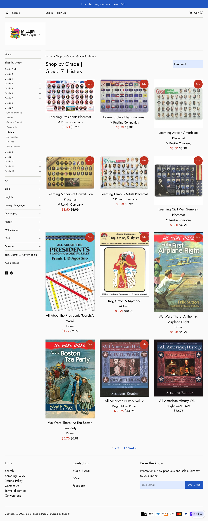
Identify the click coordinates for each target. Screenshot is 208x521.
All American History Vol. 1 (178, 400)
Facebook (79, 485)
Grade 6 (23, 102)
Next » (132, 448)
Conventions (13, 495)
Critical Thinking (14, 112)
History (10, 132)
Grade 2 (23, 83)
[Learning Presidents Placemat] (70, 96)
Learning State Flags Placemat (124, 117)
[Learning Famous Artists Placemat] (124, 173)
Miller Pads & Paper (36, 514)
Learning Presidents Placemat (70, 116)
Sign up (61, 13)
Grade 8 (23, 151)
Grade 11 (23, 166)
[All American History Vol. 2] (124, 368)
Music (23, 238)
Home (8, 54)
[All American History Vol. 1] (178, 368)
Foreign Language (23, 205)
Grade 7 (22, 107)
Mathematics (12, 137)
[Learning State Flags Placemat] (124, 96)
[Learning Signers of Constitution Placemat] (70, 173)
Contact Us (12, 486)
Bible (23, 189)
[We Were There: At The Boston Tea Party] (70, 379)
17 (125, 448)
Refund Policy (13, 481)
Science (10, 141)
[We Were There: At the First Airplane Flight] (178, 272)
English (9, 117)
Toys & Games (13, 146)
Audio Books (12, 263)
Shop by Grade (22, 62)
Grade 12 (23, 171)
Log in (49, 13)
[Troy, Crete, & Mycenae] (124, 264)
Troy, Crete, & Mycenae (124, 301)
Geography (11, 127)
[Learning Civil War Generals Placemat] (178, 180)
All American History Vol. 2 (124, 400)
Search (9, 471)
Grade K (23, 74)
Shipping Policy (15, 476)
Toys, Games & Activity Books (23, 255)
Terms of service (15, 490)
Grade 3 (23, 88)
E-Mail (76, 478)
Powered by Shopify (59, 514)
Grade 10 (23, 161)
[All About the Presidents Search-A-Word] (70, 271)
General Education (15, 122)
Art (23, 180)
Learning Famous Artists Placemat (124, 194)
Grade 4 (23, 93)
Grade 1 (23, 78)
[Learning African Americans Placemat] (178, 103)
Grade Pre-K (23, 69)
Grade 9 (23, 156)
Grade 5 (23, 98)
